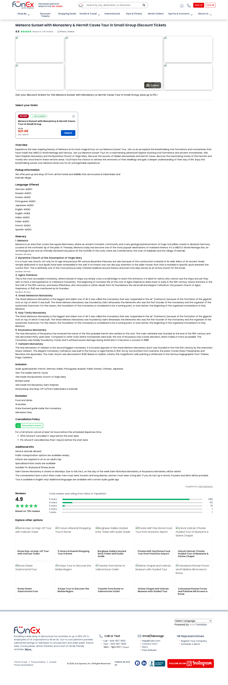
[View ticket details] (73, 116)
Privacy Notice (38, 661)
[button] (188, 5)
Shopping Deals (67, 13)
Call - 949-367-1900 (114, 640)
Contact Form (149, 643)
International (112, 13)
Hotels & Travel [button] (88, 13)
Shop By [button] (22, 13)
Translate (201, 624)
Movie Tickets (156, 13)
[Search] (144, 5)
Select (68, 132)
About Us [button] (203, 13)
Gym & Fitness (134, 13)
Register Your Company (194, 641)
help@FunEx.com (151, 640)
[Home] (181, 5)
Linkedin (144, 663)
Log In (210, 5)
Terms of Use (20, 661)
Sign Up (199, 5)
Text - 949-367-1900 (114, 643)
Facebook (137, 663)
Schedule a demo (190, 644)
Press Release (149, 650)
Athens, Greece (66, 31)
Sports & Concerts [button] (178, 13)
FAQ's (145, 647)
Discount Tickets (45, 15)
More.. (28, 649)
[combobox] (114, 5)
